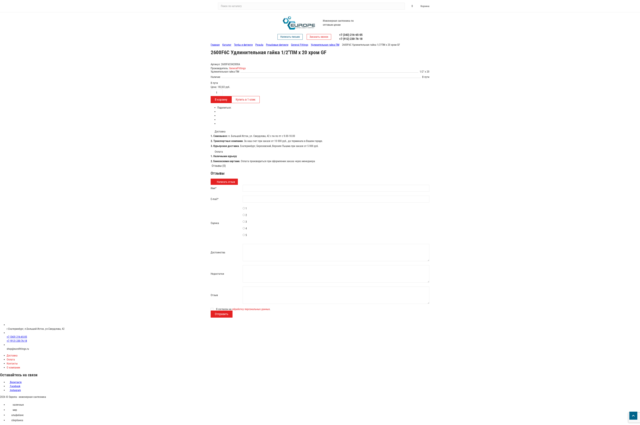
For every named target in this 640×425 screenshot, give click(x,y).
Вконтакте (15, 382)
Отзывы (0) (219, 165)
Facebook (14, 386)
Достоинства (218, 252)
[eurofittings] (299, 23)
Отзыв (214, 295)
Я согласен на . (243, 309)
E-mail (214, 199)
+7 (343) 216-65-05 (350, 35)
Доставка (12, 355)
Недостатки (217, 273)
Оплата (11, 359)
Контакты (12, 363)
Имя (213, 188)
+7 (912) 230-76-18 (350, 39)
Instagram (15, 390)
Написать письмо (290, 36)
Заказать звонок (319, 36)
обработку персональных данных (251, 309)
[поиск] (401, 6)
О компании (13, 367)
